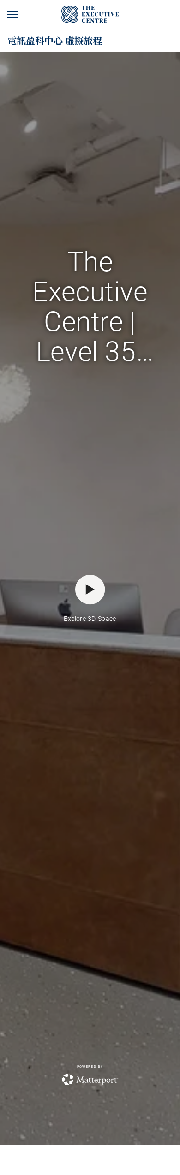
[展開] (13, 14)
